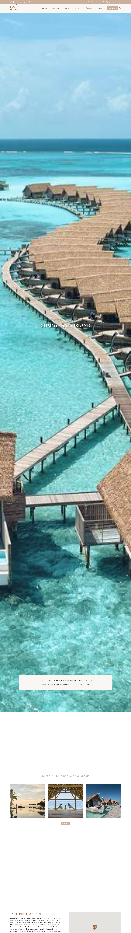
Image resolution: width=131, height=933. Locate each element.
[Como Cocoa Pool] (27, 801)
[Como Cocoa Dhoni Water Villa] (103, 801)
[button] (48, 8)
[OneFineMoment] (15, 8)
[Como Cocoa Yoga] (65, 801)
